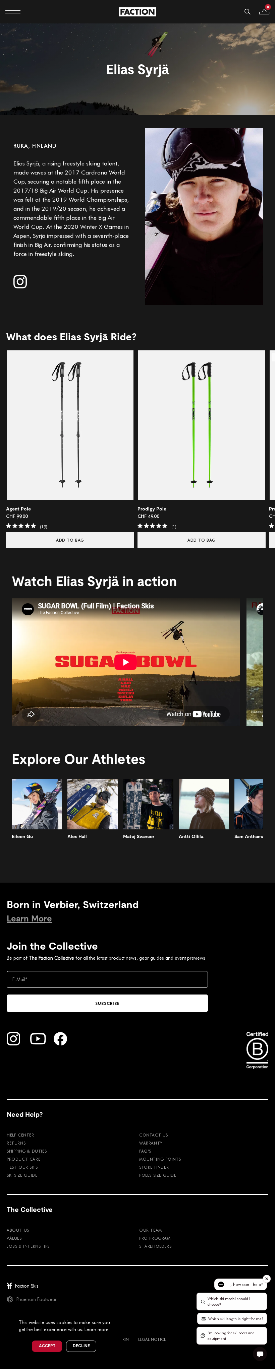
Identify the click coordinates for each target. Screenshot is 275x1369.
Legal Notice (152, 1339)
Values (14, 1238)
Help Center (20, 1135)
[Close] (117, 1311)
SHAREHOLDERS (155, 1246)
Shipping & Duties (27, 1151)
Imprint (123, 1339)
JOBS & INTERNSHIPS (28, 1246)
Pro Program (155, 1238)
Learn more (97, 1329)
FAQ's (145, 1151)
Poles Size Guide (157, 1175)
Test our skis (22, 1167)
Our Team (150, 1230)
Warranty (151, 1143)
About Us (18, 1230)
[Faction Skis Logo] (137, 11)
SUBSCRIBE (107, 1003)
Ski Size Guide (22, 1175)
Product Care (23, 1159)
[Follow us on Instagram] (20, 281)
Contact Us (153, 1135)
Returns (16, 1143)
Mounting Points (160, 1159)
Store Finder (154, 1167)
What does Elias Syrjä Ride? (71, 337)
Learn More (29, 918)
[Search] (247, 11)
